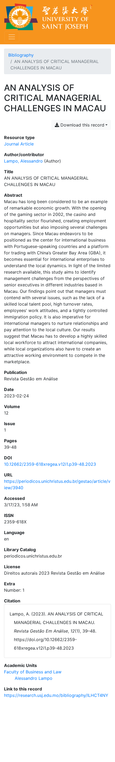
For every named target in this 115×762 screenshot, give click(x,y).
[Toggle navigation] (11, 36)
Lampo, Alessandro (23, 161)
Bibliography (21, 55)
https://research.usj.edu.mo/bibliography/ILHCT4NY (56, 695)
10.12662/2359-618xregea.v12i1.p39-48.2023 (50, 464)
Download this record (81, 125)
